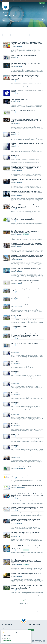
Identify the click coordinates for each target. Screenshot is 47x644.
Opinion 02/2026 (15, 351)
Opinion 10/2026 (15, 423)
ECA (3, 12)
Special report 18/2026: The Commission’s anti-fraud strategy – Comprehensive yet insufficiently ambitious (25, 64)
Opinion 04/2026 (15, 361)
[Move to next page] (25, 600)
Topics (13, 35)
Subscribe (31, 630)
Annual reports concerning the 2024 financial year (22, 304)
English (42, 3)
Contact (15, 628)
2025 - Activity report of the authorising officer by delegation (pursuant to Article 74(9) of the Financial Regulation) (25, 281)
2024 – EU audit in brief (16, 315)
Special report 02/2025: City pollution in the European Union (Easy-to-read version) (27, 90)
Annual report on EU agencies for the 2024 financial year (24, 466)
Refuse (4, 640)
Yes (20, 612)
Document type (6, 35)
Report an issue (36, 612)
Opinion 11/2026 (15, 132)
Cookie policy (8, 638)
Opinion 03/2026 (15, 445)
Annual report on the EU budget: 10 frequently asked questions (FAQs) (25, 289)
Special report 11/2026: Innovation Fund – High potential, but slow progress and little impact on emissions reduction (26, 218)
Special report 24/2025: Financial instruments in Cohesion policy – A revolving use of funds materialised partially (26, 574)
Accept (9, 640)
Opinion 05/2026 (15, 371)
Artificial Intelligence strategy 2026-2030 (20, 99)
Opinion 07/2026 (15, 392)
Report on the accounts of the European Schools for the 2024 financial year (27, 475)
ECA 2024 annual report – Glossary (19, 326)
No (26, 612)
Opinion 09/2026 (15, 413)
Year (27, 35)
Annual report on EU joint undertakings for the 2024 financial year (26, 485)
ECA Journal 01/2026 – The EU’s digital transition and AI (23, 55)
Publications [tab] (13, 31)
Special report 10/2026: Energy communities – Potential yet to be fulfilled (26, 180)
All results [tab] (5, 31)
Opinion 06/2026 (15, 382)
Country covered (20, 35)
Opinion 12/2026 (15, 155)
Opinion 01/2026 (15, 434)
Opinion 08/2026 (15, 402)
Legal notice (4, 628)
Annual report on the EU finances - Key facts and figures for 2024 (26, 297)
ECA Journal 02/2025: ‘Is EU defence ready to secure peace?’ (24, 343)
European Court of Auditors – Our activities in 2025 (23, 110)
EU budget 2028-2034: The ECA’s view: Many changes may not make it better (27, 144)
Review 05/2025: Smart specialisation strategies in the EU (24, 456)
